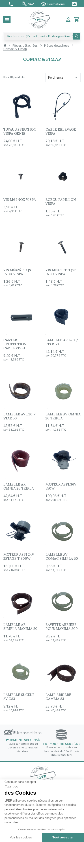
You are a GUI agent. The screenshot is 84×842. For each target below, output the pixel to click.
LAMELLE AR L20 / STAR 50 (61, 342)
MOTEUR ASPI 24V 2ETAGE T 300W (18, 556)
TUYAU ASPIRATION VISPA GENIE (19, 131)
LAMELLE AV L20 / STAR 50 (19, 416)
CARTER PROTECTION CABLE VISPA (14, 344)
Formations (56, 4)
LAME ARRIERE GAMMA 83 (58, 697)
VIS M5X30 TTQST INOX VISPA (60, 272)
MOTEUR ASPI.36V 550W (60, 486)
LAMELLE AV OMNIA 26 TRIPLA (63, 416)
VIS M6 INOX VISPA (19, 199)
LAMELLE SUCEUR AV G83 (18, 697)
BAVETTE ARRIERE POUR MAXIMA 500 (61, 626)
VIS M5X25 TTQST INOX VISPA (18, 272)
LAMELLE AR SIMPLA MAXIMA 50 (20, 626)
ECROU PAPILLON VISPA (60, 201)
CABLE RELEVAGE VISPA (60, 131)
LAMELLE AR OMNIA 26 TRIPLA (18, 486)
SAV (31, 4)
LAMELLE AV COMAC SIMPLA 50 (61, 556)
